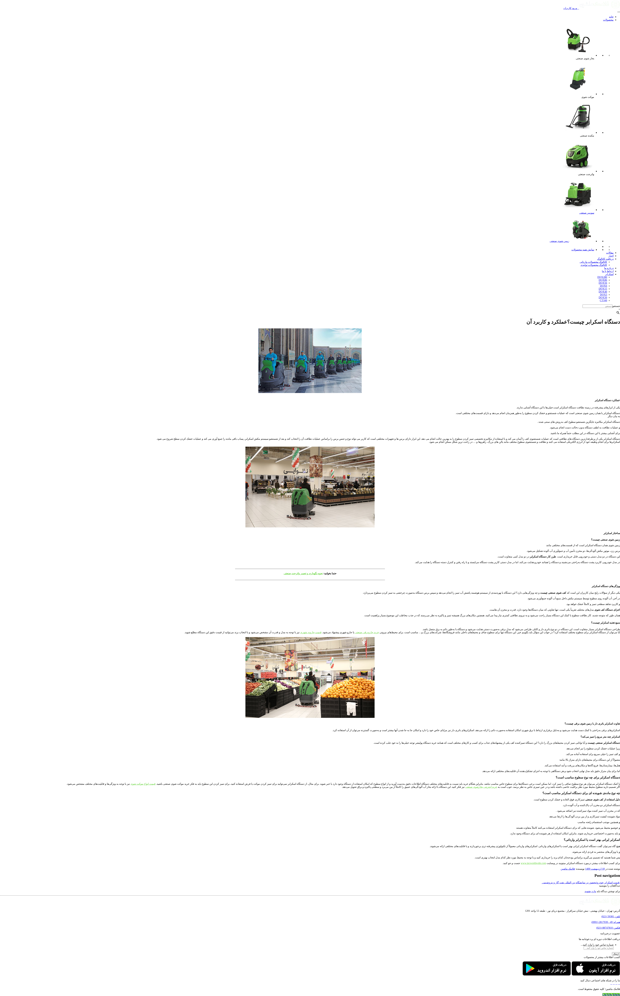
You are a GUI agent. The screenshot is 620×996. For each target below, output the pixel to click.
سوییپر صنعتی (586, 212)
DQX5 (603, 294)
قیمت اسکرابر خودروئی (607, 882)
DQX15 (603, 288)
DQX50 (603, 297)
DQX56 (603, 283)
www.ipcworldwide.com (533, 863)
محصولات (608, 19)
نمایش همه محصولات (582, 249)
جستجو (616, 306)
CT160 (603, 300)
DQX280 (602, 277)
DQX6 (603, 285)
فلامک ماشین (568, 868)
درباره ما (609, 268)
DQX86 (603, 280)
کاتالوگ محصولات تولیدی (593, 265)
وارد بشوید (590, 891)
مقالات (610, 252)
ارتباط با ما (608, 271)
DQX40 (603, 291)
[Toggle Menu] (618, 11)
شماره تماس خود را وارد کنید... (597, 944)
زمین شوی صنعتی (559, 241)
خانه (611, 16)
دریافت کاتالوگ (605, 258)
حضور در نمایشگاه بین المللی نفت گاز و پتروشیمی (568, 882)
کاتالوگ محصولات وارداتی (593, 262)
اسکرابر (609, 274)
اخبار (611, 255)
